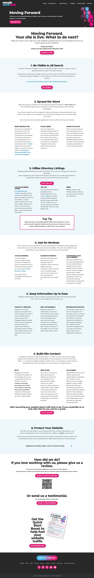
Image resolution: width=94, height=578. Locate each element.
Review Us (15, 22)
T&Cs (31, 563)
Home (45, 3)
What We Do (63, 3)
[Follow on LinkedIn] (51, 567)
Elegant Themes (43, 575)
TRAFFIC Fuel (47, 53)
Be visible (47, 87)
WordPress (58, 575)
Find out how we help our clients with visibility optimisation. (47, 81)
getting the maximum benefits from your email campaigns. (23, 152)
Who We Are (52, 3)
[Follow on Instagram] (43, 567)
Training (22, 563)
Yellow (48, 196)
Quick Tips (60, 563)
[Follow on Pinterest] (47, 567)
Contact (89, 3)
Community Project (69, 563)
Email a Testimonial (47, 503)
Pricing (36, 563)
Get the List (47, 183)
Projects (72, 3)
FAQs (27, 563)
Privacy (42, 563)
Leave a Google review (47, 476)
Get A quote (47, 413)
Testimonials (81, 3)
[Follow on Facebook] (39, 567)
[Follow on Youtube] (55, 567)
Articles (53, 563)
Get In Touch (47, 558)
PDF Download (37, 546)
